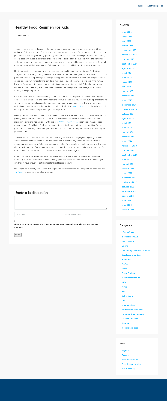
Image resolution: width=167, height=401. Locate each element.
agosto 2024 (128, 118)
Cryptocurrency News (131, 255)
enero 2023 (127, 173)
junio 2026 (127, 32)
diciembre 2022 (129, 178)
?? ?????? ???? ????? (68, 122)
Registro (126, 350)
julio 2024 (126, 123)
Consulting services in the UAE (136, 250)
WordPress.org (129, 369)
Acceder (125, 355)
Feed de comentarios (131, 364)
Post (124, 291)
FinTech (125, 264)
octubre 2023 (128, 150)
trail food (18, 172)
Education (126, 259)
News (124, 287)
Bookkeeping (128, 241)
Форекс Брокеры (130, 328)
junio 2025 (127, 77)
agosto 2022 (128, 196)
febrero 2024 (128, 137)
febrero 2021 (128, 209)
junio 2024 (127, 127)
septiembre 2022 (130, 191)
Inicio (140, 6)
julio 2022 (126, 200)
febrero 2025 (128, 96)
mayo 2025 (127, 82)
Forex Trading (128, 273)
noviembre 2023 (129, 146)
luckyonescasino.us (131, 278)
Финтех (125, 323)
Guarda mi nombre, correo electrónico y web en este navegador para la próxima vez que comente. (56, 226)
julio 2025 (126, 73)
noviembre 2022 (129, 182)
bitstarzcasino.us (130, 237)
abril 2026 (126, 41)
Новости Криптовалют (133, 314)
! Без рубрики (128, 232)
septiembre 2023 (130, 155)
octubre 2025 (128, 59)
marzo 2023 (127, 164)
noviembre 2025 (129, 55)
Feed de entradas (130, 359)
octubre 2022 (128, 187)
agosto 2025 (128, 68)
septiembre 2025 (130, 64)
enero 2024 (127, 141)
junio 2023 (127, 159)
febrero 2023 (128, 168)
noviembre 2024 (129, 109)
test (124, 300)
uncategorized (128, 305)
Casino (125, 246)
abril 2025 (126, 86)
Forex (124, 269)
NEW (124, 282)
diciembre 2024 (129, 105)
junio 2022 (127, 205)
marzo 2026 (127, 45)
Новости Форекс (130, 319)
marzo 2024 (127, 132)
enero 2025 (127, 100)
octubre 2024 (128, 114)
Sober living (127, 296)
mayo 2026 (127, 36)
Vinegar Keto (78, 106)
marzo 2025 (127, 91)
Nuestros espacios (155, 6)
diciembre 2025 (129, 50)
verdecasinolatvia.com (132, 309)
